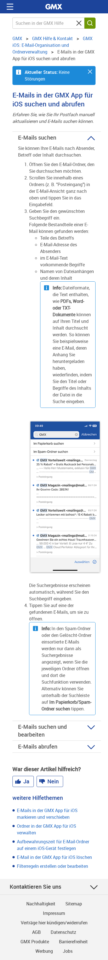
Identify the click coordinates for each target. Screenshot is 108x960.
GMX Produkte (34, 942)
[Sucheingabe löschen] (79, 23)
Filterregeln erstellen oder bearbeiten (52, 866)
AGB (36, 932)
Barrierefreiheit (73, 942)
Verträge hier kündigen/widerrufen (54, 923)
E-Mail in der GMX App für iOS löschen (54, 857)
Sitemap (73, 904)
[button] (90, 71)
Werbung (44, 951)
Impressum (54, 913)
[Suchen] (90, 23)
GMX (54, 6)
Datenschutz (63, 932)
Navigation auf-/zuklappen (10, 6)
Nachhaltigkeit (40, 904)
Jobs (68, 951)
